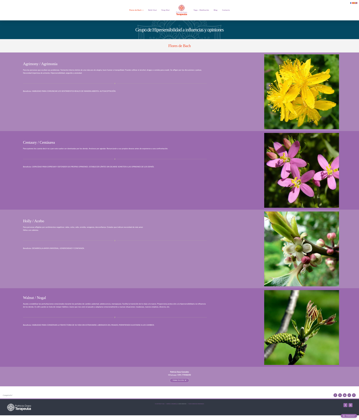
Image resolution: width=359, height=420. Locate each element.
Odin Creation (182, 403)
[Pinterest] (354, 395)
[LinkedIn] (344, 395)
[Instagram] (350, 405)
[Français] (351, 3)
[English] (356, 3)
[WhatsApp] (349, 395)
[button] (349, 416)
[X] (340, 395)
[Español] (354, 3)
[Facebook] (335, 395)
